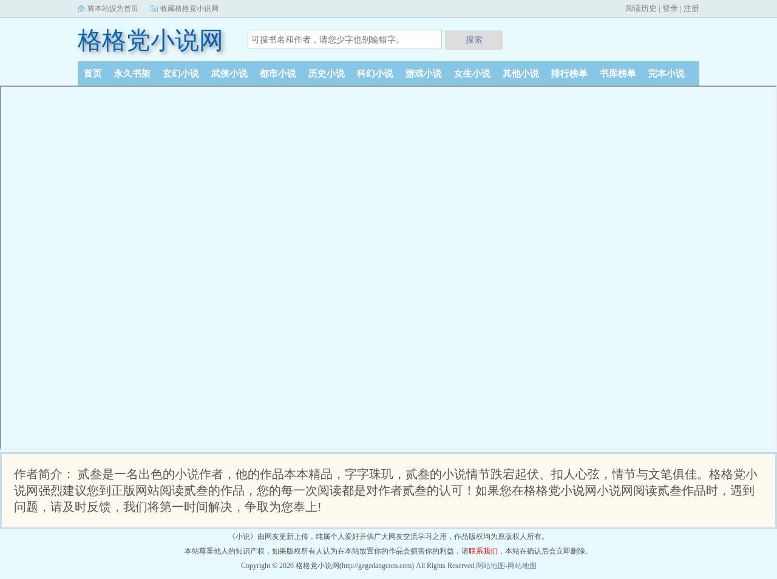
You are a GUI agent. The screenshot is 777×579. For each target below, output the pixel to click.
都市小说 (278, 73)
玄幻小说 (181, 73)
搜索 (474, 39)
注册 (691, 8)
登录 (670, 8)
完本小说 (666, 73)
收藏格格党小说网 (189, 8)
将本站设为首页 (112, 8)
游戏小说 (423, 73)
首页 (93, 73)
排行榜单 (569, 73)
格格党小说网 (150, 40)
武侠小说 (229, 73)
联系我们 (483, 551)
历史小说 (326, 73)
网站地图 (490, 565)
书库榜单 (618, 73)
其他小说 (521, 73)
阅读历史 (641, 8)
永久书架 (132, 73)
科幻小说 (375, 73)
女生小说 (472, 73)
